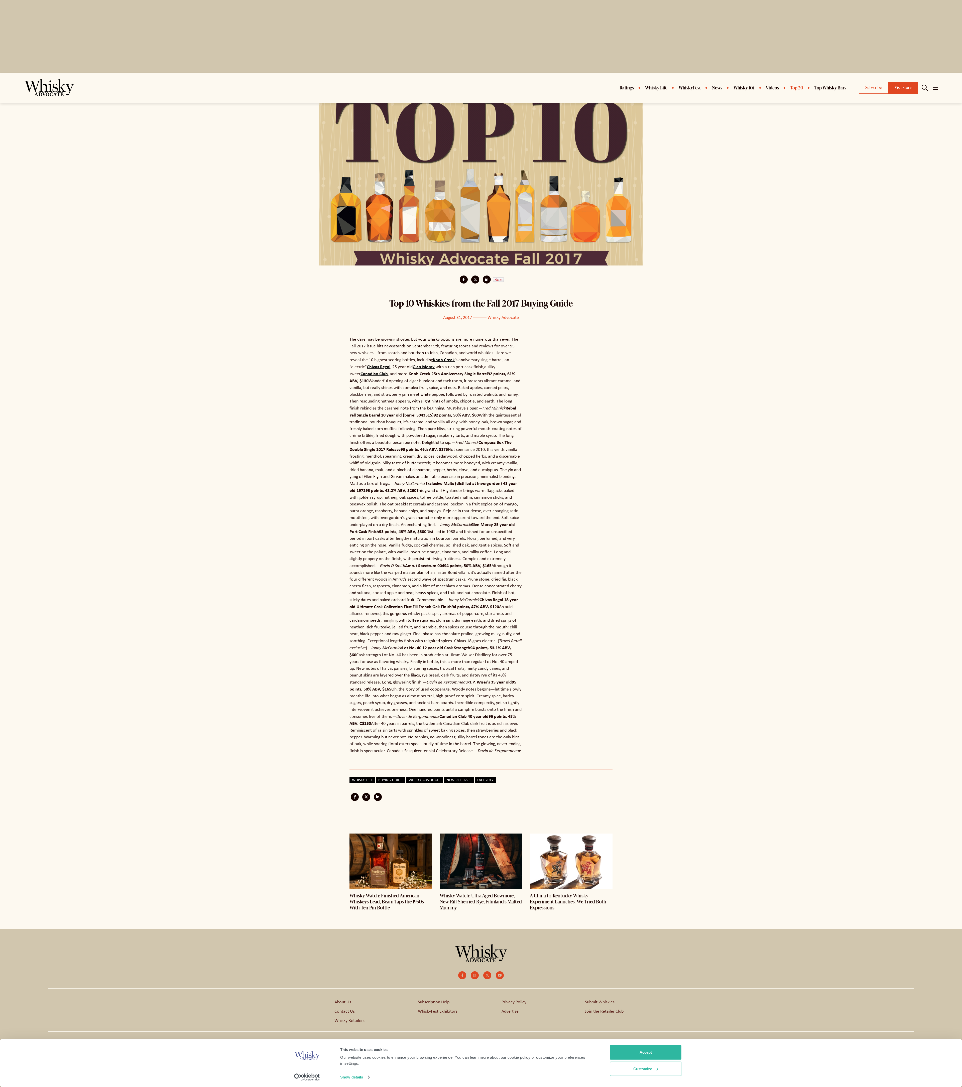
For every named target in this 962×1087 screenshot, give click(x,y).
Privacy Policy (514, 1002)
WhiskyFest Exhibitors (437, 1011)
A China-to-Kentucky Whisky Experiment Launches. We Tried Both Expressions (568, 901)
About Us (342, 1002)
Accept (646, 1052)
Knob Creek (444, 359)
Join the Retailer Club (604, 1011)
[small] (462, 975)
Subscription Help (433, 1002)
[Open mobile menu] (935, 87)
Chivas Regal (378, 366)
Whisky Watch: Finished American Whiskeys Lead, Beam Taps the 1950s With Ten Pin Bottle (386, 901)
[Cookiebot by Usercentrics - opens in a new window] (307, 1077)
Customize (642, 1068)
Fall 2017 (485, 779)
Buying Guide (390, 779)
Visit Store (903, 87)
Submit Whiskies (600, 1002)
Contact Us (344, 1011)
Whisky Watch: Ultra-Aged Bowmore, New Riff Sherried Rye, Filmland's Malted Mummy (481, 901)
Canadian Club (374, 373)
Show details (351, 1077)
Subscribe (873, 87)
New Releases (458, 779)
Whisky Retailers (349, 1020)
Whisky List (362, 779)
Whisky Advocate (503, 317)
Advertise (510, 1011)
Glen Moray (424, 366)
